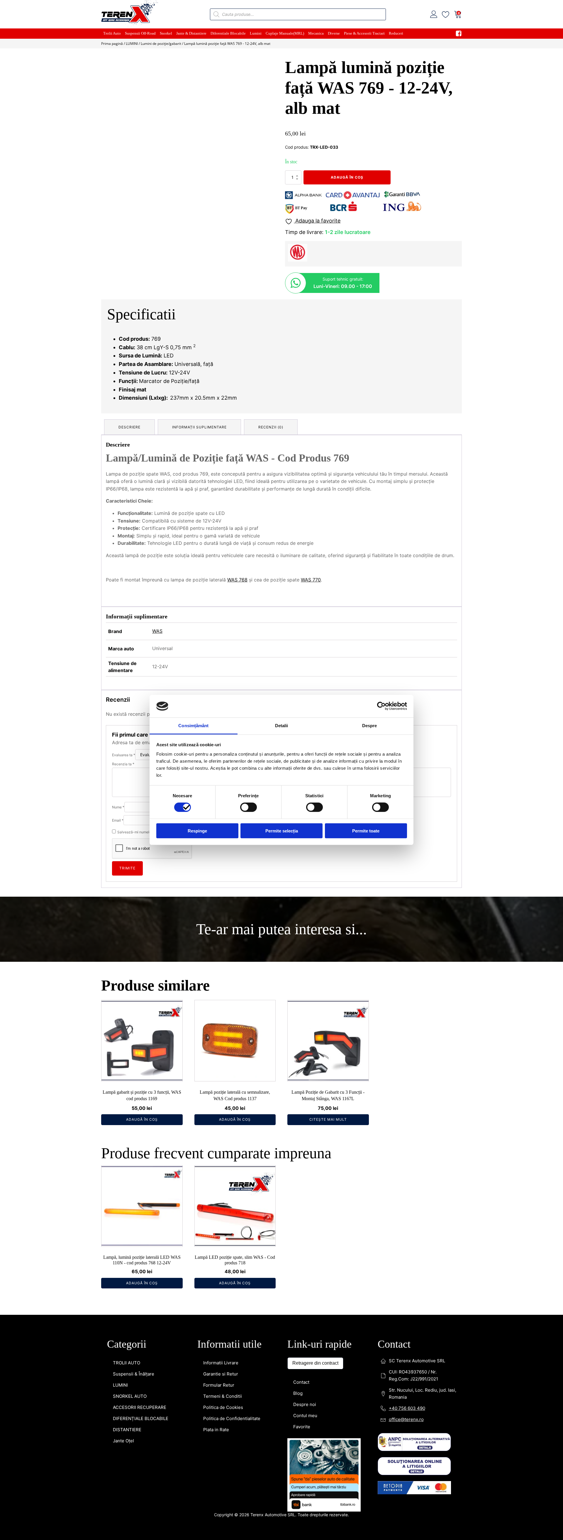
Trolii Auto (112, 33)
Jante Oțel (123, 1160)
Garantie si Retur (220, 1093)
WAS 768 (237, 580)
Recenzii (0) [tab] (270, 427)
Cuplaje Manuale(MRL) (285, 33)
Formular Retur (218, 1104)
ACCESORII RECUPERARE (139, 1126)
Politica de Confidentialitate (231, 1137)
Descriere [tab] (129, 427)
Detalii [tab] (281, 725)
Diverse (334, 33)
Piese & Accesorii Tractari (364, 33)
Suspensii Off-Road (140, 33)
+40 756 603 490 (407, 1127)
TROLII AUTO (126, 1082)
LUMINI (132, 43)
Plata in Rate (216, 1148)
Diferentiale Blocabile (228, 33)
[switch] (248, 807)
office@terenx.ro (406, 1138)
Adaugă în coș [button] (142, 838)
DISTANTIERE (127, 1148)
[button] (267, 67)
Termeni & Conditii (222, 1115)
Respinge (197, 830)
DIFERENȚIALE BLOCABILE (140, 1137)
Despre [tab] (369, 725)
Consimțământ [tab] (193, 725)
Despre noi (304, 1123)
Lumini (256, 33)
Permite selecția (281, 830)
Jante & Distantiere (191, 33)
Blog (298, 1112)
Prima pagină (112, 43)
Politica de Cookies (223, 1126)
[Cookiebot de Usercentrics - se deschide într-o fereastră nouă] (381, 706)
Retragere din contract (315, 1082)
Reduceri (396, 33)
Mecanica (316, 33)
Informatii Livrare (220, 1082)
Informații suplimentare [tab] (199, 427)
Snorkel (166, 33)
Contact (301, 1101)
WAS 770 (311, 580)
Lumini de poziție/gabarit (161, 43)
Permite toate (365, 830)
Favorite (301, 1146)
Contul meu (305, 1134)
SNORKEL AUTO (130, 1115)
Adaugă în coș (347, 177)
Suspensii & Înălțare (133, 1093)
